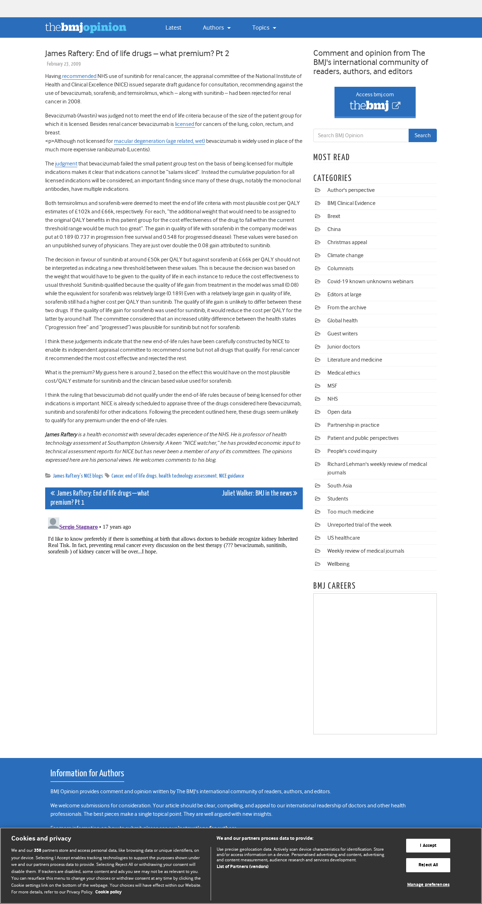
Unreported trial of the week (359, 525)
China (334, 229)
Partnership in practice (353, 425)
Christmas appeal (347, 242)
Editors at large (344, 294)
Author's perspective (351, 190)
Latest (173, 27)
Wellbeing (338, 564)
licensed (185, 124)
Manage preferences (428, 884)
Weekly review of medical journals (365, 551)
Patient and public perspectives (363, 438)
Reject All (428, 865)
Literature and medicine (354, 360)
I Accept (428, 845)
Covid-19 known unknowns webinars (370, 281)
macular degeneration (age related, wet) (159, 141)
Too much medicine (350, 512)
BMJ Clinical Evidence (351, 203)
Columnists (340, 268)
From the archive (346, 307)
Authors (214, 27)
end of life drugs (141, 476)
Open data (339, 412)
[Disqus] (174, 603)
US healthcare (343, 538)
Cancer (117, 476)
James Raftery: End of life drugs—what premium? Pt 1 (99, 498)
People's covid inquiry (352, 451)
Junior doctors (343, 347)
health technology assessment (188, 476)
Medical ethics (343, 373)
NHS (332, 399)
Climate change (345, 255)
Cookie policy (108, 892)
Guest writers (342, 333)
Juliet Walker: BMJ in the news (257, 493)
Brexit (333, 216)
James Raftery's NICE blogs (78, 476)
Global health (342, 320)
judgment (66, 163)
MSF (332, 386)
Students (337, 499)
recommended (79, 76)
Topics (261, 27)
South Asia (339, 486)
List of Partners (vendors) (243, 866)
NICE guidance (231, 476)
